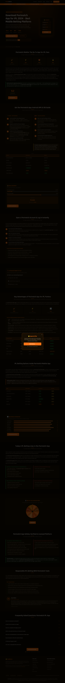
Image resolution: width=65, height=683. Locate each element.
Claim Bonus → (32, 344)
